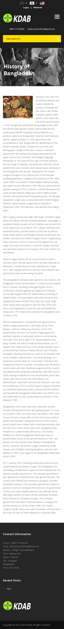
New (9, 588)
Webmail (37, 7)
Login (26, 7)
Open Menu (57, 17)
